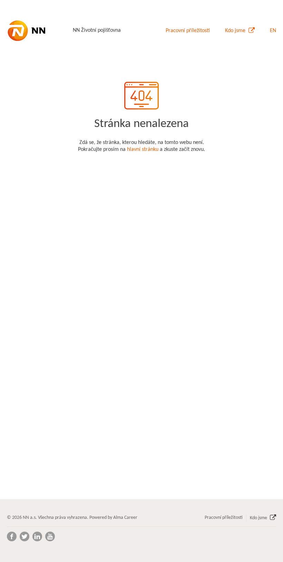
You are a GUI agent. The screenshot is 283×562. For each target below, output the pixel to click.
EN (273, 30)
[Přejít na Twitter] (24, 536)
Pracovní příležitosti (188, 30)
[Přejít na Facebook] (12, 536)
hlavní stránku (142, 149)
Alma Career (125, 517)
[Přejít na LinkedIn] (37, 536)
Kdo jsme (236, 30)
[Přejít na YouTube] (50, 536)
